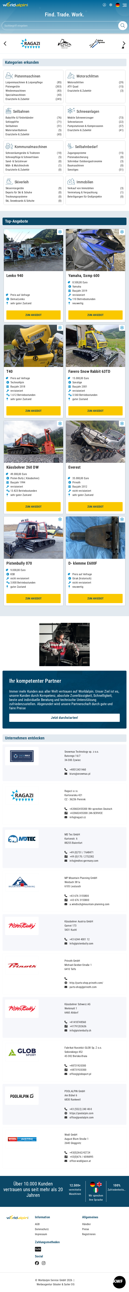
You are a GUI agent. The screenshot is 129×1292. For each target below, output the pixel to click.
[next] (123, 43)
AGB (37, 1224)
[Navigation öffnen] (124, 5)
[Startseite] (14, 7)
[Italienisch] (95, 1190)
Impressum (41, 1234)
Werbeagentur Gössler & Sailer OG (55, 1284)
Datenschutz (42, 1229)
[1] (122, 25)
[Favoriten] (110, 5)
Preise (85, 1229)
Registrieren (89, 1234)
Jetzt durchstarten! (64, 718)
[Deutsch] (92, 1184)
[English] (99, 1184)
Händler (86, 1224)
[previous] (5, 43)
